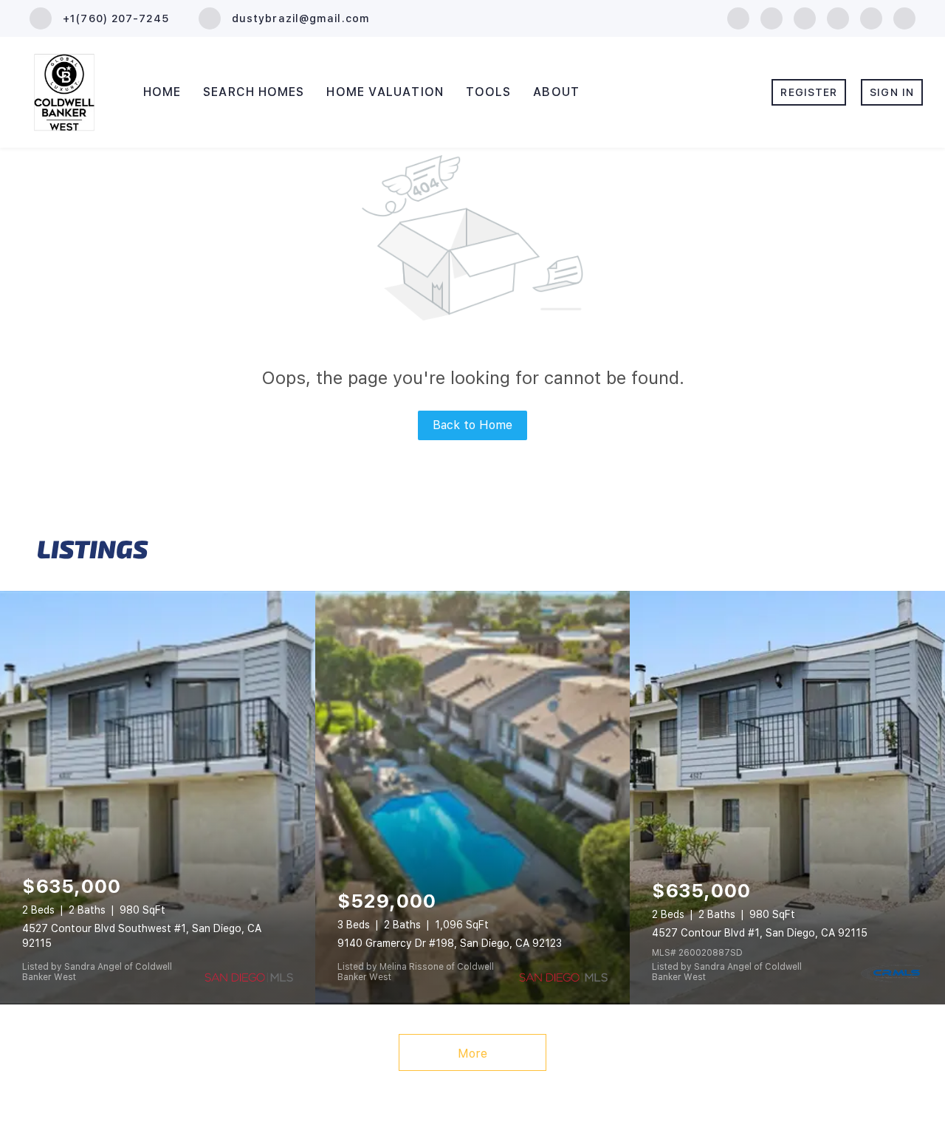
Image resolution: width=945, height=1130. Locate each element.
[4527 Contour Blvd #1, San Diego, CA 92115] (787, 797)
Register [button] (808, 92)
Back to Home (472, 425)
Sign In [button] (892, 92)
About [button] (556, 92)
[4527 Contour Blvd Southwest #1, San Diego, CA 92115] (157, 797)
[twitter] (805, 17)
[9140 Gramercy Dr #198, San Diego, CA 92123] (472, 797)
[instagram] (838, 17)
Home (162, 92)
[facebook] (738, 17)
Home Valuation (384, 92)
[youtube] (871, 17)
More (472, 1054)
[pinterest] (904, 17)
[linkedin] (771, 17)
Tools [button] (489, 92)
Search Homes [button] (253, 92)
